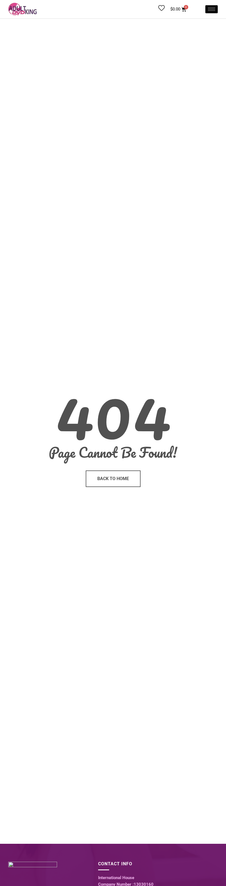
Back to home (113, 478)
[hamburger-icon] (211, 9)
